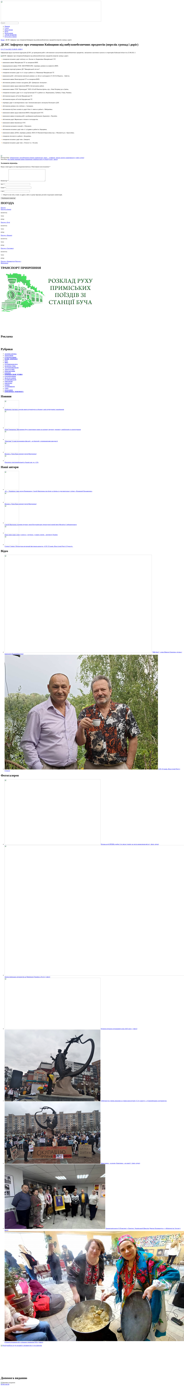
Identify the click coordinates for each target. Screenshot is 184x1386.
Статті (7, 28)
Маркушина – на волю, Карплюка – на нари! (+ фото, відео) (120, 1163)
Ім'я (2, 184)
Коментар (4, 181)
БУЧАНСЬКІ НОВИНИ (10, 357)
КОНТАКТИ (8, 372)
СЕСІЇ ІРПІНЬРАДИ (10, 386)
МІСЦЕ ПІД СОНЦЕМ (10, 378)
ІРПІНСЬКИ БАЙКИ (10, 371)
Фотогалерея (9, 33)
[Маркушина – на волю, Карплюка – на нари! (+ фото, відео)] (52, 1163)
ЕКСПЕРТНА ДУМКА (10, 366)
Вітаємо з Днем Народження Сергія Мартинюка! (21, 454)
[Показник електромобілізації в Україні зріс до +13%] (12, 460)
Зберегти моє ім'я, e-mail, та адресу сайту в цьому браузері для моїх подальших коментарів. (32, 195)
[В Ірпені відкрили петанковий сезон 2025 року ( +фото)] (52, 1029)
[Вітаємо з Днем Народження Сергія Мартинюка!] (12, 452)
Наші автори (9, 30)
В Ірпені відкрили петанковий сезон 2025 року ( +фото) (119, 1029)
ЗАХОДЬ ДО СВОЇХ (9, 369)
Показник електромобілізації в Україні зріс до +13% (21, 462)
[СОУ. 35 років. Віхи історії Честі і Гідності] (81, 769)
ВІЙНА (6, 362)
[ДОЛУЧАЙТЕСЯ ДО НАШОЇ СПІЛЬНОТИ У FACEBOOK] (21, 1345)
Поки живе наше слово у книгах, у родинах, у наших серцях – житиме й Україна (31, 535)
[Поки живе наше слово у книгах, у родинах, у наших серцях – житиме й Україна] (12, 533)
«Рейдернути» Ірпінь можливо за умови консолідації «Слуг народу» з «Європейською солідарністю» (134, 1101)
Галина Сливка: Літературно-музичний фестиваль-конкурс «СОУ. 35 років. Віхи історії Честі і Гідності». (39, 546)
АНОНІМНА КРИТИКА (11, 354)
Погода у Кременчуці (8, 261)
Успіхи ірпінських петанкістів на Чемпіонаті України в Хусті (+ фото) (27, 977)
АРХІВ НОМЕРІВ (11, 35)
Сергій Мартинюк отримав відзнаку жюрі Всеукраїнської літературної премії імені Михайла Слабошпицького (41, 524)
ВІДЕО (6, 360)
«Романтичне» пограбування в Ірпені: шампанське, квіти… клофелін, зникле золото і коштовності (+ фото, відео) (47, 158)
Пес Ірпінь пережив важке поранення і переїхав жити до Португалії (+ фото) (32, 159)
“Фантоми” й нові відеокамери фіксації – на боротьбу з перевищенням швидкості (31, 441)
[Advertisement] (92, 1360)
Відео (6, 31)
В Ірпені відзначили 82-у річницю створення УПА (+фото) (24, 1342)
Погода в (6, 209)
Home (3, 40)
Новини (7, 26)
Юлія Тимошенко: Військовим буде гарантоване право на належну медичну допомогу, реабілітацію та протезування (43, 429)
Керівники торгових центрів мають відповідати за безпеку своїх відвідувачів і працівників (34, 409)
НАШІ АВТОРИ (9, 381)
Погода (3, 207)
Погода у (5, 222)
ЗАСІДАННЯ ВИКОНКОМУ (12, 367)
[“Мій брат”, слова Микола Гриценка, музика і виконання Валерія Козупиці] (78, 652)
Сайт (2, 191)
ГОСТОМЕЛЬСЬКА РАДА (11, 364)
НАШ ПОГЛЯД (8, 383)
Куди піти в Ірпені (11, 36)
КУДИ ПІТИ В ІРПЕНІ (10, 376)
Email (3, 187)
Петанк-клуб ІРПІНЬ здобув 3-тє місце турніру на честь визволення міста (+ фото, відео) (130, 844)
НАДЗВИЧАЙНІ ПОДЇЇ (10, 379)
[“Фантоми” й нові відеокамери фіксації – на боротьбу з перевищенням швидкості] (12, 439)
